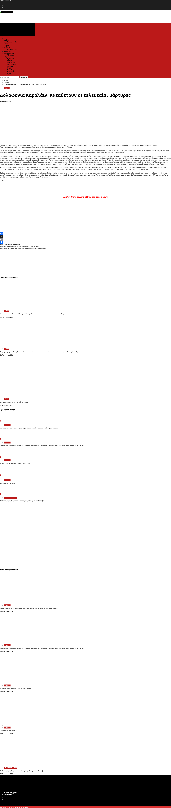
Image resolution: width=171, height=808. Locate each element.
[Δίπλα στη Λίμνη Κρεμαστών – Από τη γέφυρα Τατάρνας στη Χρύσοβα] (6, 492)
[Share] (85, 242)
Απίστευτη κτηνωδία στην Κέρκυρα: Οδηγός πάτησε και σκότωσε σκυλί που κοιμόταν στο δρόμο (32, 314)
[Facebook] (85, 233)
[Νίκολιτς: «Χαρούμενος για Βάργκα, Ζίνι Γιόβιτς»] (6, 455)
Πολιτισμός (11, 62)
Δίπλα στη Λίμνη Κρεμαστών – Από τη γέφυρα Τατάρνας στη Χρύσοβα (22, 501)
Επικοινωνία (8, 794)
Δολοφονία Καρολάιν (12, 244)
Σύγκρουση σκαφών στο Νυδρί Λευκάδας (14, 402)
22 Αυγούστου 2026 (6, 317)
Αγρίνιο (6, 40)
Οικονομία (7, 51)
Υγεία (9, 74)
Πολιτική (7, 48)
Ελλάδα (6, 44)
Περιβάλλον (11, 64)
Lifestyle (10, 66)
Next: (23, 248)
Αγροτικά (10, 59)
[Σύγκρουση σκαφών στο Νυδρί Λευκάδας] (26, 395)
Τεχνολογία (11, 70)
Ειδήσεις (7, 57)
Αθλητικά (10, 55)
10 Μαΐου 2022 (5, 102)
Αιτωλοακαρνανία (10, 42)
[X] (85, 236)
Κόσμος (6, 46)
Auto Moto (11, 72)
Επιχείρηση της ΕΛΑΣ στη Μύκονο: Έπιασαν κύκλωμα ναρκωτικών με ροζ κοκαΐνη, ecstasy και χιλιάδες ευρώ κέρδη (39, 352)
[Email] (85, 239)
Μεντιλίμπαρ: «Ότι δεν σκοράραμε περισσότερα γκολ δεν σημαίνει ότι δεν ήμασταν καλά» (29, 428)
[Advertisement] (53, 261)
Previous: (20, 246)
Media (9, 68)
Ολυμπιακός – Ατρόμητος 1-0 (9, 483)
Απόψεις (10, 61)
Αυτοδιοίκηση (12, 49)
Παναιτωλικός (9, 53)
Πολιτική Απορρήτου (10, 793)
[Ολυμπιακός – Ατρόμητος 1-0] (6, 472)
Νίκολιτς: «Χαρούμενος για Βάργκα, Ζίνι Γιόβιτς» (15, 463)
